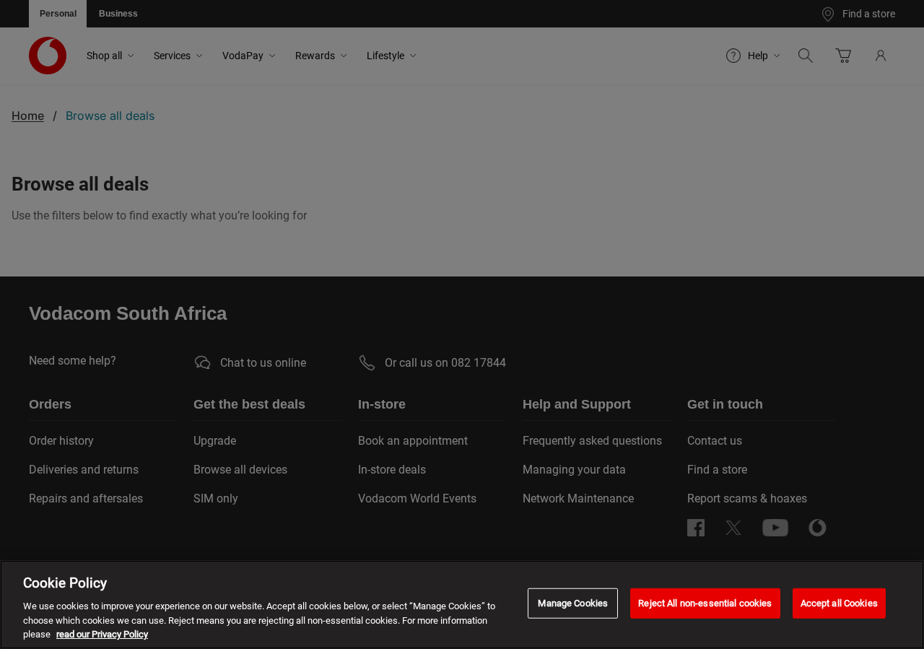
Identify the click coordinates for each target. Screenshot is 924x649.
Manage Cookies (573, 603)
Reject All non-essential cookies (705, 603)
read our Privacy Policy (102, 634)
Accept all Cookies (839, 603)
